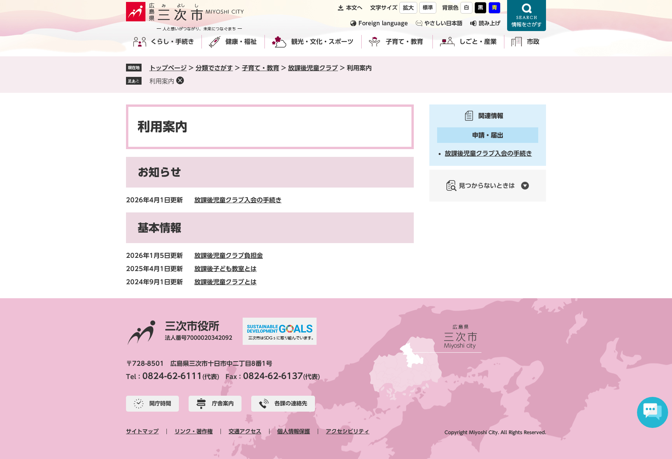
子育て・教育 (404, 41)
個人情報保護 (293, 431)
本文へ (354, 7)
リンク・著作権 (194, 431)
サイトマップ (142, 431)
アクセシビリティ (347, 431)
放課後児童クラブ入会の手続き (238, 200)
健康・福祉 (241, 41)
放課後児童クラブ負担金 (228, 255)
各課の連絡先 (291, 403)
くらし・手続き (172, 41)
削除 (180, 80)
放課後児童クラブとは (225, 282)
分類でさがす (214, 68)
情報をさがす (526, 15)
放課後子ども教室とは (225, 269)
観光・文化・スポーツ (322, 41)
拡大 (408, 7)
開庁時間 (160, 403)
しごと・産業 (478, 41)
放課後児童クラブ (313, 68)
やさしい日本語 (443, 23)
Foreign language (383, 23)
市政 (533, 41)
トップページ (168, 68)
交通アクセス (245, 431)
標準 (428, 7)
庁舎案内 (223, 403)
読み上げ (489, 23)
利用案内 (161, 81)
